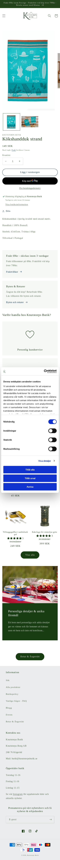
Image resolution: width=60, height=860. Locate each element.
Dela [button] (8, 211)
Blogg (9, 708)
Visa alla (30, 555)
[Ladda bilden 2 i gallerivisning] (29, 121)
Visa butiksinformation (16, 204)
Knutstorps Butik (33, 855)
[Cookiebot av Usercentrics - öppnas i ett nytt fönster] (44, 371)
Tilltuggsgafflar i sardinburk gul (15, 533)
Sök (8, 680)
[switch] (52, 430)
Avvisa (30, 487)
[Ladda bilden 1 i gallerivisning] (11, 121)
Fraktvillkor (12, 272)
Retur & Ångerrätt (30, 656)
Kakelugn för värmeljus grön (44, 532)
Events (9, 715)
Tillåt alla (30, 469)
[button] (3, 15)
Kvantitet (6, 155)
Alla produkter (13, 687)
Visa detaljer (44, 460)
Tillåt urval (30, 478)
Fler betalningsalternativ (30, 188)
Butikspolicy (12, 694)
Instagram (18, 794)
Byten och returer (15, 302)
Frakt (14, 150)
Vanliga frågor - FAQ (16, 701)
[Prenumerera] (50, 819)
